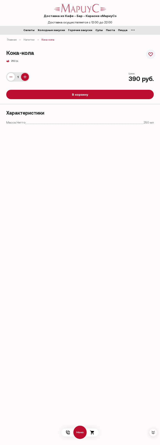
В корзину (80, 94)
